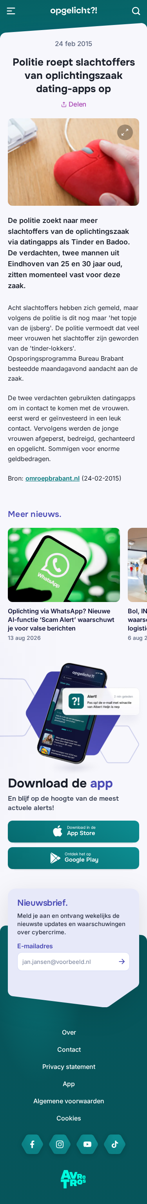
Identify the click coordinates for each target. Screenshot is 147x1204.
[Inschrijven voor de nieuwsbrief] (122, 961)
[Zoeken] (136, 11)
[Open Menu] (11, 11)
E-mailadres (35, 946)
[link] (73, 11)
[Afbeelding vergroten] (125, 132)
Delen (78, 104)
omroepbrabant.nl (52, 478)
